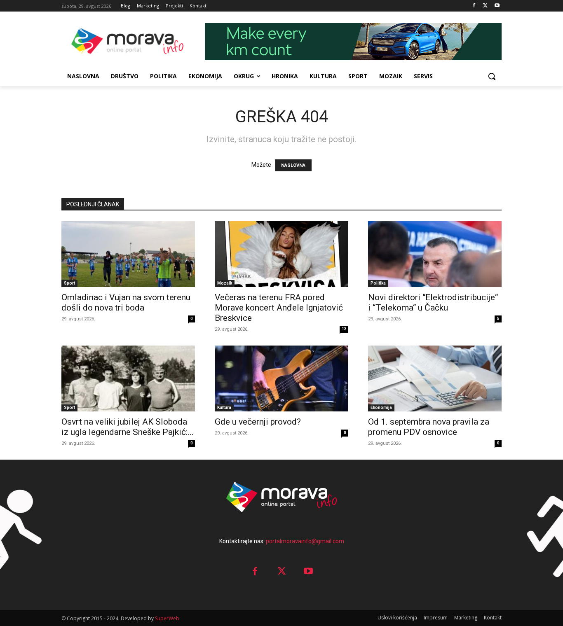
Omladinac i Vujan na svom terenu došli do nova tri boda (125, 302)
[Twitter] (485, 6)
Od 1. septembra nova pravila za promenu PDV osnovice (428, 427)
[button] (492, 76)
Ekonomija (381, 407)
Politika (378, 283)
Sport (69, 283)
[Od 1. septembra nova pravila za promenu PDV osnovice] (435, 378)
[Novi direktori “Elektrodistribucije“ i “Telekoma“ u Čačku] (435, 254)
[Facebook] (474, 6)
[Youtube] (497, 6)
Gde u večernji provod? (258, 422)
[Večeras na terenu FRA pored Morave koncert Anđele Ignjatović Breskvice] (281, 254)
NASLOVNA (293, 165)
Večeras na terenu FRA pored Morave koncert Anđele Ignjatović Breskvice (279, 307)
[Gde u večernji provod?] (281, 378)
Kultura (224, 407)
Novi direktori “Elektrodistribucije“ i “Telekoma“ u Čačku (433, 302)
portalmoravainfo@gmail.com (305, 541)
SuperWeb (167, 618)
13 (344, 329)
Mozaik (224, 283)
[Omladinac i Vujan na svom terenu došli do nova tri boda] (128, 254)
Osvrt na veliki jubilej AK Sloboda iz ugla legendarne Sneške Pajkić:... (127, 427)
